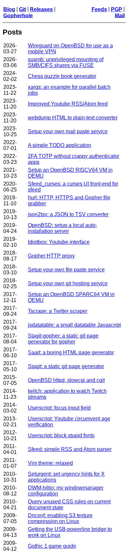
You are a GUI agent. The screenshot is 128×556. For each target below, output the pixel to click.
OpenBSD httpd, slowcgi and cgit (66, 380)
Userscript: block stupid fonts (61, 435)
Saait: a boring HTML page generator (71, 352)
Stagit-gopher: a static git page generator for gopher (63, 338)
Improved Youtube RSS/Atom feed (68, 104)
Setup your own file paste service (66, 269)
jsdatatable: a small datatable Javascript (74, 325)
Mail (120, 15)
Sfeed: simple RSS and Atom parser (70, 449)
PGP (116, 9)
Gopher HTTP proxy (51, 256)
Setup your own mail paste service (68, 131)
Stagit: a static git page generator (66, 366)
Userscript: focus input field (59, 408)
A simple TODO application (59, 145)
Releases (41, 9)
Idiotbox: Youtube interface (59, 242)
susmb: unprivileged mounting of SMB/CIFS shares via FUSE (65, 62)
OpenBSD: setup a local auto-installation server (62, 228)
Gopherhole (18, 15)
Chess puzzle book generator (62, 76)
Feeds (99, 9)
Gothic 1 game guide (52, 546)
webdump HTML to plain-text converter (72, 117)
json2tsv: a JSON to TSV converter (68, 214)
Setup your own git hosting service (68, 283)
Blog (9, 9)
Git (22, 9)
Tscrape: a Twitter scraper (57, 311)
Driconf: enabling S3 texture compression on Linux (60, 518)
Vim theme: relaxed (50, 463)
